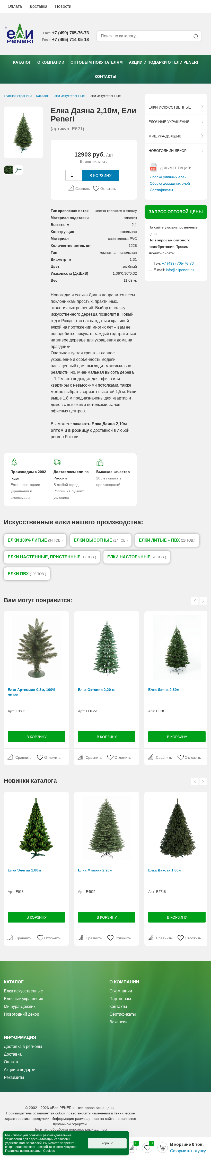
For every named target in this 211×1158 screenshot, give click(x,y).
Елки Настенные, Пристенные (52, 557)
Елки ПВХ (27, 574)
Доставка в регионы (23, 1046)
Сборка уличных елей (168, 177)
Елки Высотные (101, 540)
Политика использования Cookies (30, 1151)
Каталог (22, 62)
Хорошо (107, 1143)
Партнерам (120, 999)
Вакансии (118, 1022)
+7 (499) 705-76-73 (178, 263)
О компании (50, 62)
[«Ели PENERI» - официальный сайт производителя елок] (19, 34)
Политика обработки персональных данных (70, 1129)
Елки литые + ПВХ (167, 540)
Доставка (38, 6)
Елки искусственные (169, 107)
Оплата (15, 6)
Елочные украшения (168, 122)
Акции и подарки (20, 1069)
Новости (63, 6)
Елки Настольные (136, 557)
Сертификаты (161, 190)
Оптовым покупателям (97, 62)
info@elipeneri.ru (180, 270)
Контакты (105, 76)
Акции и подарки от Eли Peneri (163, 62)
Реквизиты (14, 1077)
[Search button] (195, 36)
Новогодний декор (167, 151)
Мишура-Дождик (164, 136)
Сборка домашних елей (170, 183)
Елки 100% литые (35, 540)
